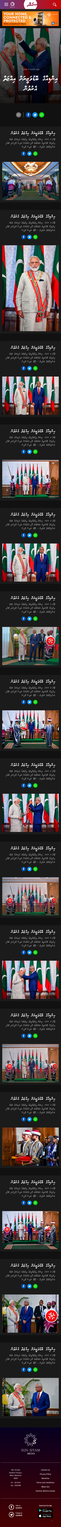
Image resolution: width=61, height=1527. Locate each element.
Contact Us (45, 1470)
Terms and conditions (45, 1483)
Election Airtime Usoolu (45, 1491)
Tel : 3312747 (16, 1483)
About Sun (45, 1487)
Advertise (45, 1478)
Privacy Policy (45, 1474)
